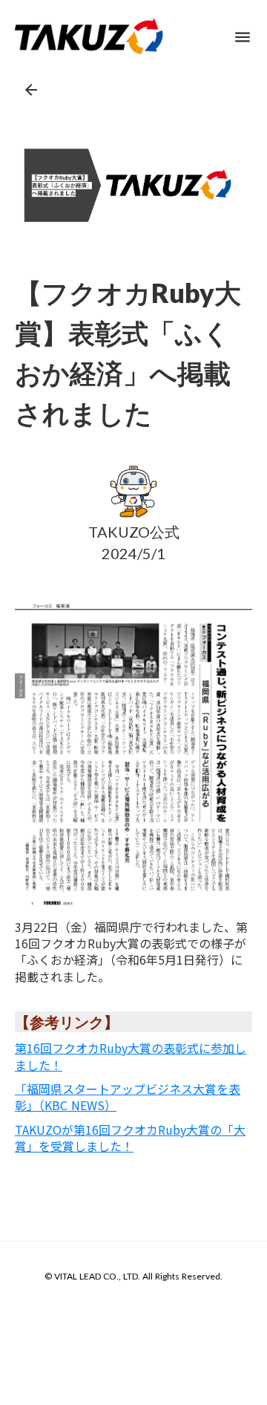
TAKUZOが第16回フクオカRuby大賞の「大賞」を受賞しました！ (130, 1138)
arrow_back (31, 90)
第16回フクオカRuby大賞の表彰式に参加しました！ (130, 1056)
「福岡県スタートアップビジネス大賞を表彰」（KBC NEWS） (127, 1097)
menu (242, 37)
